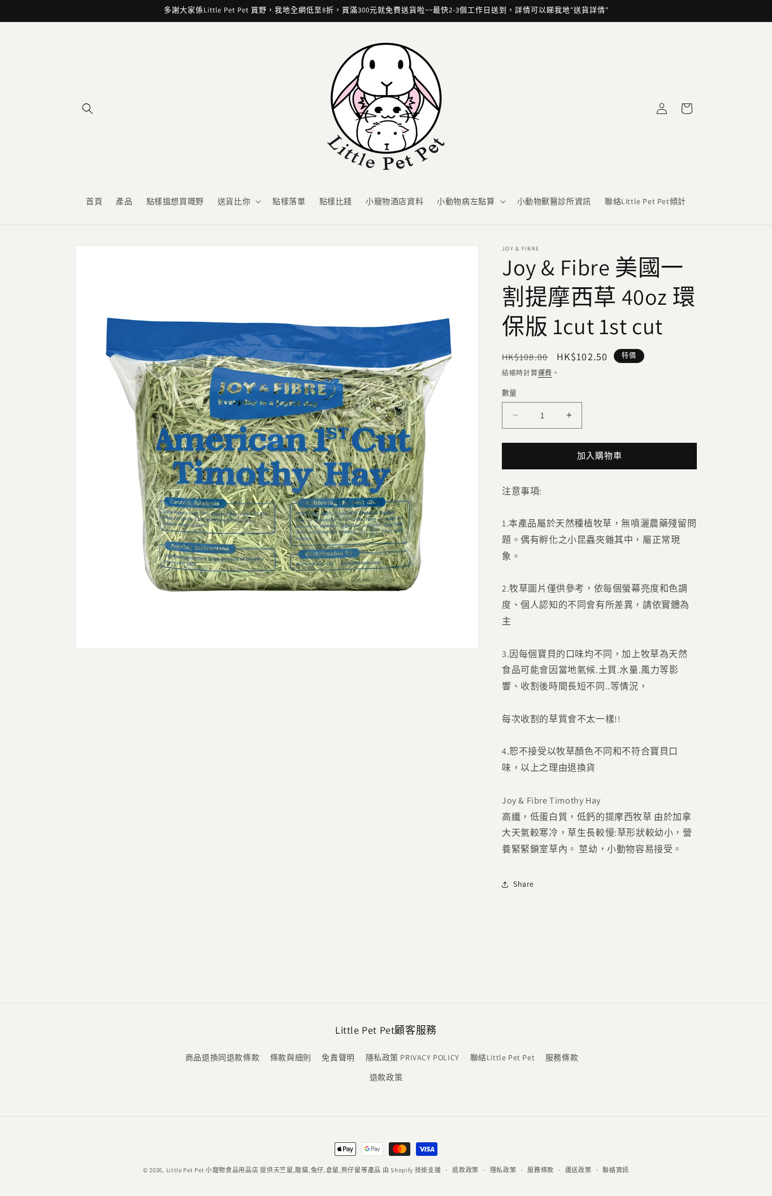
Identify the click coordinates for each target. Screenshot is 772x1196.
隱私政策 (503, 1170)
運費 (545, 373)
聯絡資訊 (615, 1170)
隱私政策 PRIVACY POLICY (412, 1057)
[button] (87, 108)
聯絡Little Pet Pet (502, 1057)
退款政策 (386, 1077)
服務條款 (561, 1057)
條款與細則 (290, 1057)
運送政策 (578, 1170)
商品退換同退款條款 (222, 1057)
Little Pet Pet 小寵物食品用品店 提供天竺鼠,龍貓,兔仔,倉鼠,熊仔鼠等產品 (273, 1170)
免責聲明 (338, 1057)
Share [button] (523, 884)
